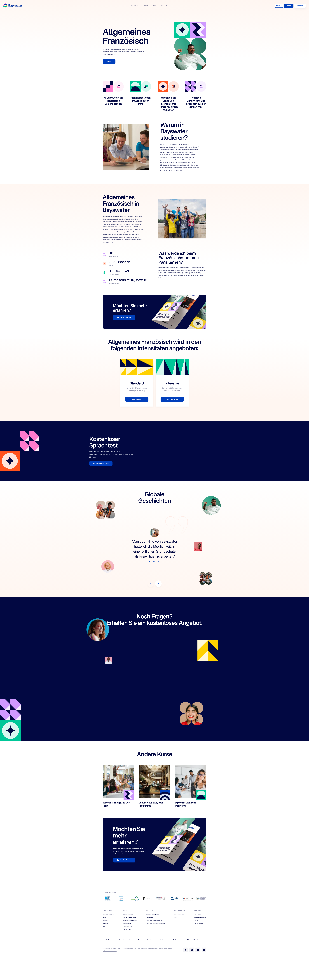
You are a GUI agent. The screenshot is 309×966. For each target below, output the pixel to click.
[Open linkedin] (191, 950)
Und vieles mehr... (127, 929)
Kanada (104, 917)
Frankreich (105, 920)
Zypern (104, 926)
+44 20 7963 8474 (199, 923)
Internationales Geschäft (129, 917)
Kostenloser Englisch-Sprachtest (154, 920)
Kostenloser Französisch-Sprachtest (155, 923)
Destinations (134, 5)
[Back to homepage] (13, 5)
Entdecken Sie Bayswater (152, 914)
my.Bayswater (149, 917)
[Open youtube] (204, 950)
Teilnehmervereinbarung (110, 951)
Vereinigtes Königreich (108, 914)
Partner (176, 917)
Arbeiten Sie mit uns (179, 914)
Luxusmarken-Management (130, 920)
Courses (145, 5)
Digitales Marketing (128, 914)
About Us (164, 5)
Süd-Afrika (105, 923)
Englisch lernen (127, 923)
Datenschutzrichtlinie (165, 948)
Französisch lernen (128, 926)
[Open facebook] (185, 950)
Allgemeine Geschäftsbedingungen (147, 948)
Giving (155, 5)
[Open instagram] (197, 950)
